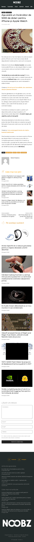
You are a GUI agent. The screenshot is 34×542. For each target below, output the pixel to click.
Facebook (14, 459)
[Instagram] (19, 459)
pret (18, 152)
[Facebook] (9, 459)
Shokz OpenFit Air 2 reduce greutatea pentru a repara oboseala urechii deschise (14, 185)
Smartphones (8, 12)
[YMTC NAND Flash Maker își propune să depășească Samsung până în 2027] (17, 351)
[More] (23, 50)
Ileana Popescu (15, 158)
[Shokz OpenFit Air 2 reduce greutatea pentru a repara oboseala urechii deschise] (29, 186)
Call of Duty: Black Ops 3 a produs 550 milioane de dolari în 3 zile (25, 216)
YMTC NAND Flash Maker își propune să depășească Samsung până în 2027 (16, 363)
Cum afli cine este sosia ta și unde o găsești (13, 472)
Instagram (24, 459)
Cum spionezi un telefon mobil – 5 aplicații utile (14, 480)
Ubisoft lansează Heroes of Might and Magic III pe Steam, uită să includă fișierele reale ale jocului (16, 335)
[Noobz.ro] (17, 2)
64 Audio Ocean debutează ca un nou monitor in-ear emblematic (16, 307)
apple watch (8, 152)
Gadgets (3, 12)
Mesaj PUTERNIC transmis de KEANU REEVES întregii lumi (17, 476)
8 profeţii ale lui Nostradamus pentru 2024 (13, 469)
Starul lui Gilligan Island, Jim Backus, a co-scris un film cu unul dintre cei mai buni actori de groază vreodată (13, 202)
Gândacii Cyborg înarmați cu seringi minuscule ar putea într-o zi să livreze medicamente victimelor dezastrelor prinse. (12, 193)
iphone (14, 152)
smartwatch (23, 152)
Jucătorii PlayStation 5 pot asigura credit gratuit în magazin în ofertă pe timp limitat (13, 177)
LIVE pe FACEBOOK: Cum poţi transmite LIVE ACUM (15, 484)
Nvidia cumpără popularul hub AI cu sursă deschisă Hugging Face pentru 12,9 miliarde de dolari (16, 391)
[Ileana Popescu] (5, 161)
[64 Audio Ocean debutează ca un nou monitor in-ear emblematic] (17, 295)
